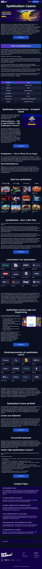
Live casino (15, 183)
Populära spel (4, 183)
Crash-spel (25, 183)
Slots (36, 183)
